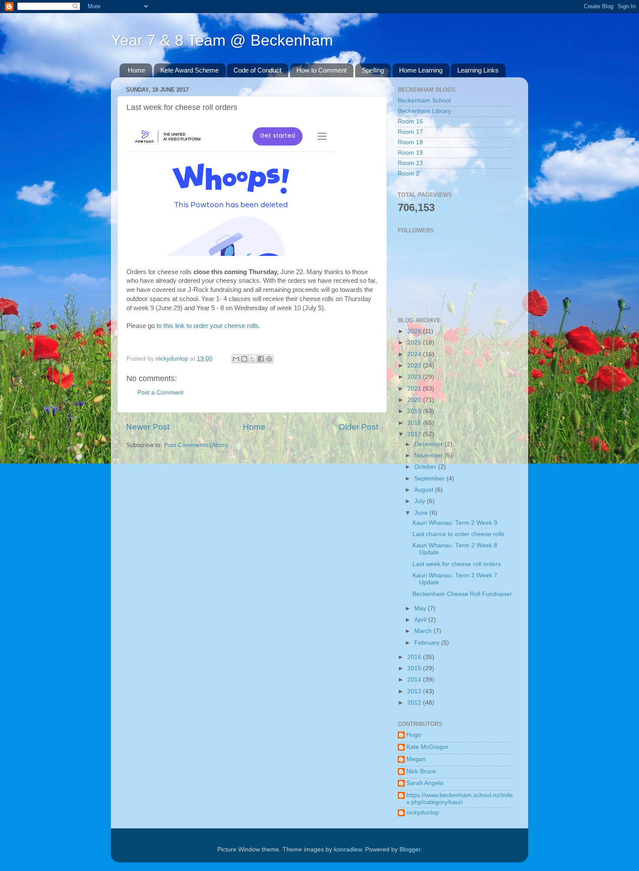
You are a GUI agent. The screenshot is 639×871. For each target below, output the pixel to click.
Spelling (373, 70)
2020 (415, 400)
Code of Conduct (257, 70)
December (429, 444)
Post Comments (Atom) (196, 445)
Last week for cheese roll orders (457, 564)
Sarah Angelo (424, 783)
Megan (416, 759)
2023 (415, 365)
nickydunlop (422, 812)
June (421, 513)
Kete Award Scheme (189, 70)
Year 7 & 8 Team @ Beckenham (222, 40)
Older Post (358, 426)
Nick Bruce (421, 771)
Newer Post (148, 426)
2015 (415, 668)
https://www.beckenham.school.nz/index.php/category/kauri (459, 798)
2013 (415, 691)
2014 (415, 679)
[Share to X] (252, 358)
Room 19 (410, 152)
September (430, 478)
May (421, 608)
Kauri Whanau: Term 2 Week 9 (455, 523)
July (420, 501)
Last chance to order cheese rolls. (459, 534)
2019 (415, 411)
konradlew (348, 849)
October (426, 467)
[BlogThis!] (244, 358)
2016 (415, 657)
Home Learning (421, 70)
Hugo (413, 735)
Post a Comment (160, 392)
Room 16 (410, 121)
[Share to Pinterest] (269, 358)
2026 (415, 331)
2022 (415, 377)
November (429, 455)
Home (136, 70)
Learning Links (478, 70)
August (424, 490)
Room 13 (410, 163)
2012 (415, 702)
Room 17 (410, 132)
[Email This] (236, 358)
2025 (415, 342)
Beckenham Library (424, 111)
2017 (415, 434)
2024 (415, 354)
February (427, 642)
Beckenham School (424, 100)
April (421, 619)
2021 (415, 388)
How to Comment (321, 70)
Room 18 (410, 142)
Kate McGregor (427, 747)
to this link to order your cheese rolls (207, 325)
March (423, 631)
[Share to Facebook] (260, 358)
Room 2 (408, 173)
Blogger (409, 849)
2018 (415, 423)
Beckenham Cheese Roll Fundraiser (462, 594)
